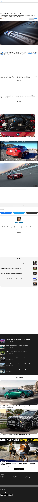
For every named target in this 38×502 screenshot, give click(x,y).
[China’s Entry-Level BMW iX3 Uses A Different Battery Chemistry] (2, 363)
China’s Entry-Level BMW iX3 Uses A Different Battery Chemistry (18, 363)
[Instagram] (19, 229)
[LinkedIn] (21, 229)
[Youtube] (5, 492)
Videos (21, 377)
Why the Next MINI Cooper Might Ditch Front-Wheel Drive (16, 351)
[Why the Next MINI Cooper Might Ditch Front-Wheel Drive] (2, 351)
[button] (36, 186)
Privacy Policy (15, 478)
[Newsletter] (33, 1)
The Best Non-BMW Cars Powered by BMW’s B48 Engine (16, 369)
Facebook (6, 212)
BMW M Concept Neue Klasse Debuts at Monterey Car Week (11, 268)
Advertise (1, 477)
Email (32, 212)
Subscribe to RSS (2, 478)
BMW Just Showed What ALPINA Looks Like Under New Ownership (12, 263)
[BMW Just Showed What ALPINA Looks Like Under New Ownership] (35, 261)
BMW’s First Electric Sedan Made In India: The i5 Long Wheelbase (18, 339)
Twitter (19, 212)
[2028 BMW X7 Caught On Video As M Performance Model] (2, 357)
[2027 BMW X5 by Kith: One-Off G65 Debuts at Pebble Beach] (35, 272)
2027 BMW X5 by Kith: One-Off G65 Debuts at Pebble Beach (11, 273)
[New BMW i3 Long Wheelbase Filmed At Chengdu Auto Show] (2, 345)
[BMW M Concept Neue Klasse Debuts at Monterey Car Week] (35, 266)
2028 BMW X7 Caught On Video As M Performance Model (16, 357)
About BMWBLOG (3, 476)
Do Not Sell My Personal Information (30, 478)
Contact (26, 476)
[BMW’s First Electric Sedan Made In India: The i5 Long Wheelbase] (2, 339)
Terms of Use (15, 477)
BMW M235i (4, 52)
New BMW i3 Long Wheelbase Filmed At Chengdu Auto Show (17, 345)
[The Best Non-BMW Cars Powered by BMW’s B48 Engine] (2, 369)
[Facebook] (16, 229)
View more (18, 469)
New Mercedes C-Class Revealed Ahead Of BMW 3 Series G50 (11, 278)
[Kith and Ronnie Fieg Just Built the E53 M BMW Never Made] (35, 282)
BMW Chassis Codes (16, 476)
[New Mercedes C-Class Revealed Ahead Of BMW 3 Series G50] (35, 277)
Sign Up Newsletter (28, 477)
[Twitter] (18, 229)
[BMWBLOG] (19, 489)
